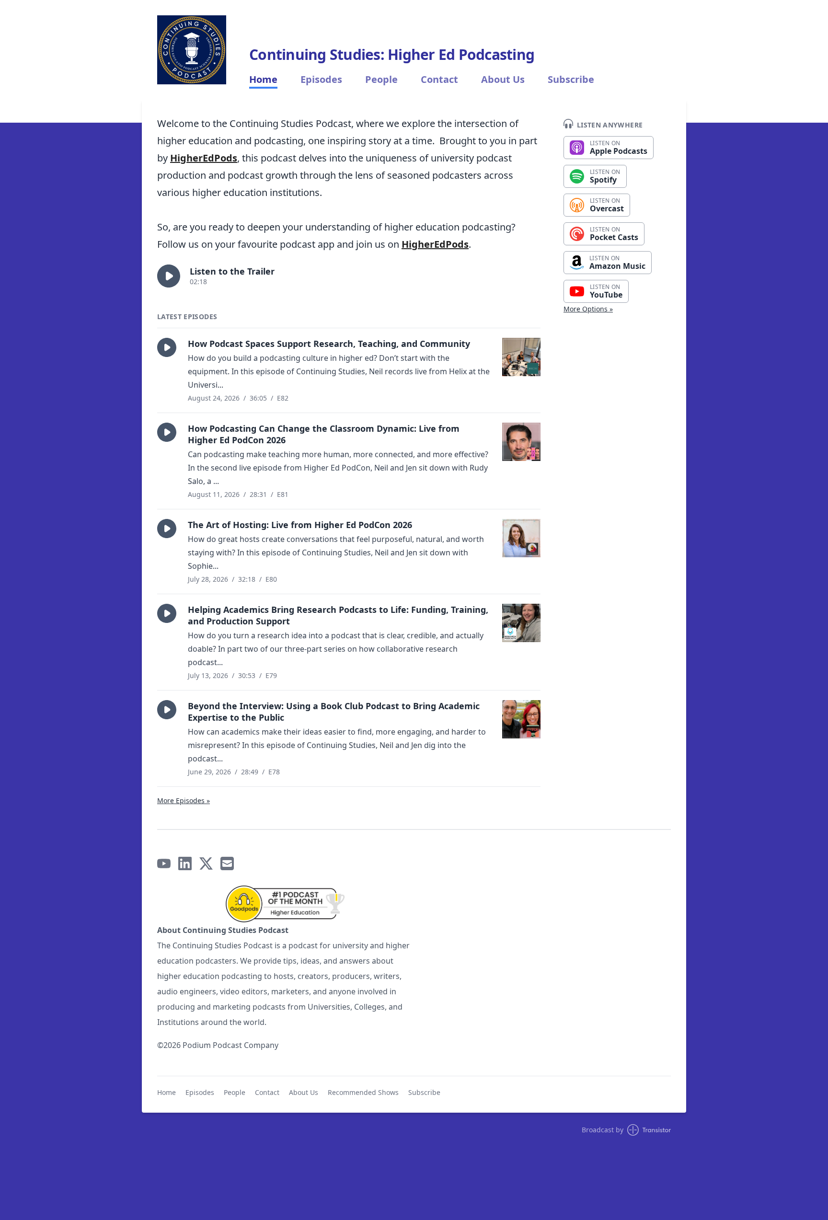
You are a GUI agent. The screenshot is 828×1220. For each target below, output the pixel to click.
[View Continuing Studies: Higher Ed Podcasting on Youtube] (164, 863)
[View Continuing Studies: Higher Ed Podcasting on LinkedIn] (185, 863)
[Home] (191, 49)
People (381, 79)
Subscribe (571, 79)
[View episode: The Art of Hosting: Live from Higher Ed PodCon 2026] (521, 538)
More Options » (588, 308)
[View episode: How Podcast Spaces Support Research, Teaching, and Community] (521, 357)
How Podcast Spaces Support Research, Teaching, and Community (329, 343)
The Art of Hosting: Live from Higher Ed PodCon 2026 (300, 524)
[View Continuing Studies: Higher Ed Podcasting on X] (206, 863)
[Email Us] (227, 863)
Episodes (321, 79)
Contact (439, 79)
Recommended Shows (363, 1092)
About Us (503, 79)
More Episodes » (183, 800)
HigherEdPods (203, 157)
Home (263, 79)
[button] (168, 276)
